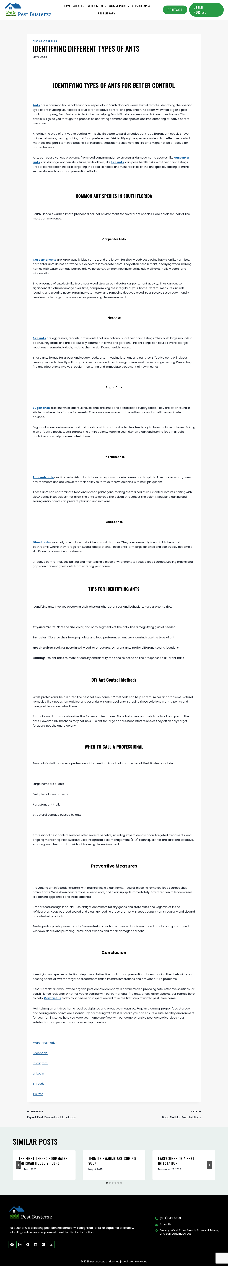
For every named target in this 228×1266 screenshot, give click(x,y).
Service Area (141, 6)
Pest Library (106, 13)
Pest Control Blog (45, 41)
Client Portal (200, 10)
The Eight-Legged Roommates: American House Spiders (44, 1161)
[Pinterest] (43, 1244)
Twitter (38, 1094)
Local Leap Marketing (134, 1261)
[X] (51, 1244)
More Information (45, 1043)
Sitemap (114, 1261)
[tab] (107, 1183)
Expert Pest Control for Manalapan (51, 1114)
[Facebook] (12, 1244)
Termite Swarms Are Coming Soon (112, 1161)
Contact (175, 9)
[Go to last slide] (18, 1165)
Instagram (40, 1063)
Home (67, 6)
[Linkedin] (35, 1244)
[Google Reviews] (27, 1244)
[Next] (209, 1165)
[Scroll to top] (219, 1251)
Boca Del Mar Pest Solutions (181, 1114)
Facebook (40, 1053)
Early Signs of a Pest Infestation (176, 1161)
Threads (39, 1084)
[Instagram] (19, 1244)
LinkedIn (39, 1073)
